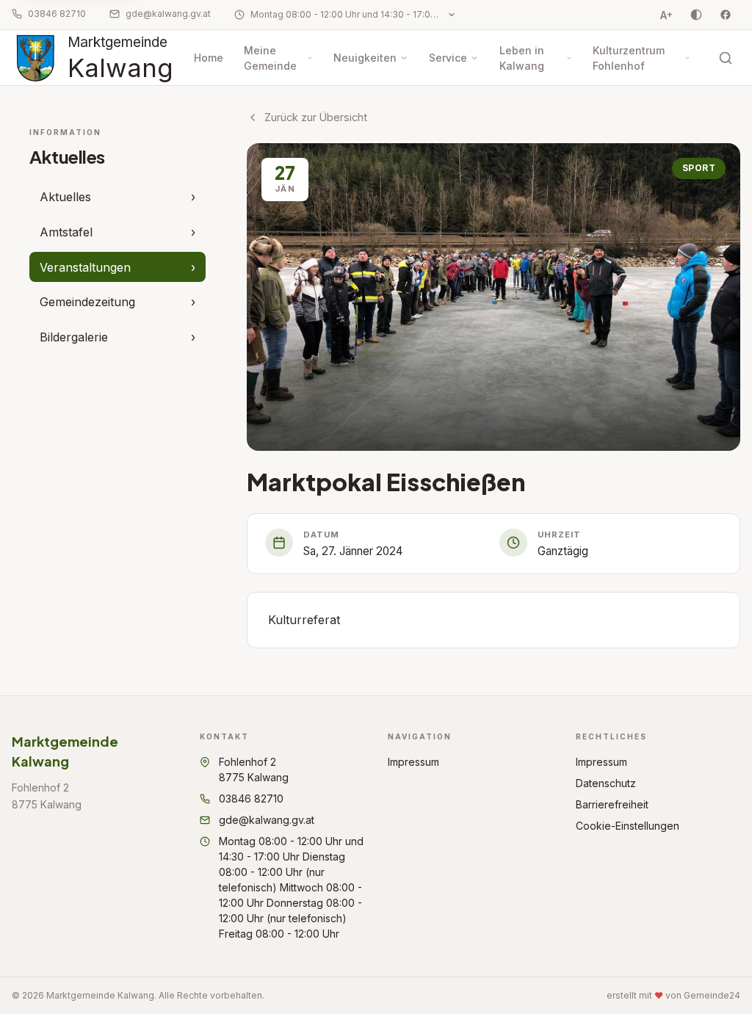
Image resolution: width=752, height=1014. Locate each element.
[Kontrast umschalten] (696, 14)
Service (448, 57)
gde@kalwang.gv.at (168, 13)
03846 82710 (57, 13)
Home (208, 57)
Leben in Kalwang (521, 58)
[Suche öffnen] (725, 58)
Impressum (413, 762)
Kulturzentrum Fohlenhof (629, 58)
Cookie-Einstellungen (627, 825)
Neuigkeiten (365, 57)
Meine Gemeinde (270, 58)
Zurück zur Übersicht (315, 117)
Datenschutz (606, 783)
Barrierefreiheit (612, 804)
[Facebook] (725, 14)
